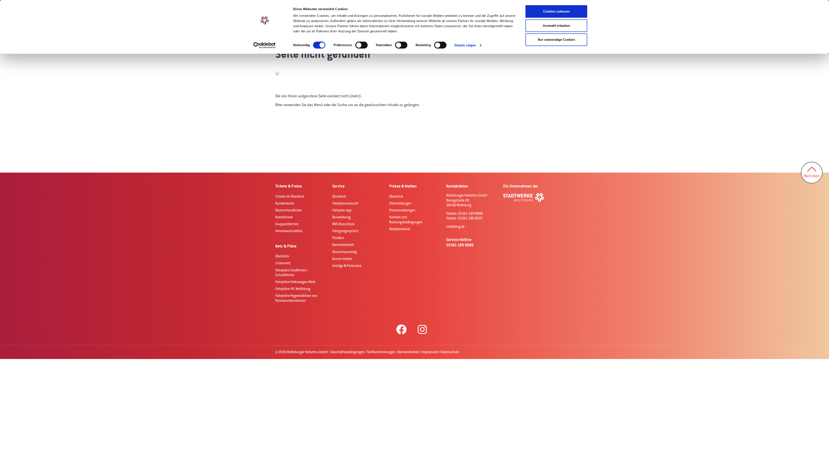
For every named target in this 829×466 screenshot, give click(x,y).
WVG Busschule (343, 224)
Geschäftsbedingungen (348, 352)
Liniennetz (283, 263)
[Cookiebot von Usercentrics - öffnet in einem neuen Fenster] (264, 45)
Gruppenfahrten (287, 224)
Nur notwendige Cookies (556, 39)
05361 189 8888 (459, 244)
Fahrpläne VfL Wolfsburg (292, 289)
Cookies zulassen (556, 11)
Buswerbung (341, 217)
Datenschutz (450, 352)
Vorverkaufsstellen (288, 231)
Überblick (282, 256)
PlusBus (338, 238)
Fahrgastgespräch (345, 231)
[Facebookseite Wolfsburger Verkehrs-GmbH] (401, 330)
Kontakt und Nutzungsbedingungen (405, 219)
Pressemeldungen (402, 210)
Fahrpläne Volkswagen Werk (295, 282)
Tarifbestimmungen (381, 352)
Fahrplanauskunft (345, 203)
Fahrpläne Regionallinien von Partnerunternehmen (296, 298)
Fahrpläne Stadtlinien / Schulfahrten (291, 272)
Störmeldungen (400, 203)
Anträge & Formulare (346, 265)
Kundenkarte (284, 203)
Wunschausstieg (344, 252)
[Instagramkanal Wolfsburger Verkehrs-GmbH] (422, 330)
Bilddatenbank (399, 229)
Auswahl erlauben (556, 25)
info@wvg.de (455, 226)
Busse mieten (342, 259)
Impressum (430, 352)
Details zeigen (465, 45)
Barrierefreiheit (343, 244)
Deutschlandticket (288, 210)
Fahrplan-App (342, 210)
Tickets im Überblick (289, 196)
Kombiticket (284, 217)
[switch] (361, 45)
